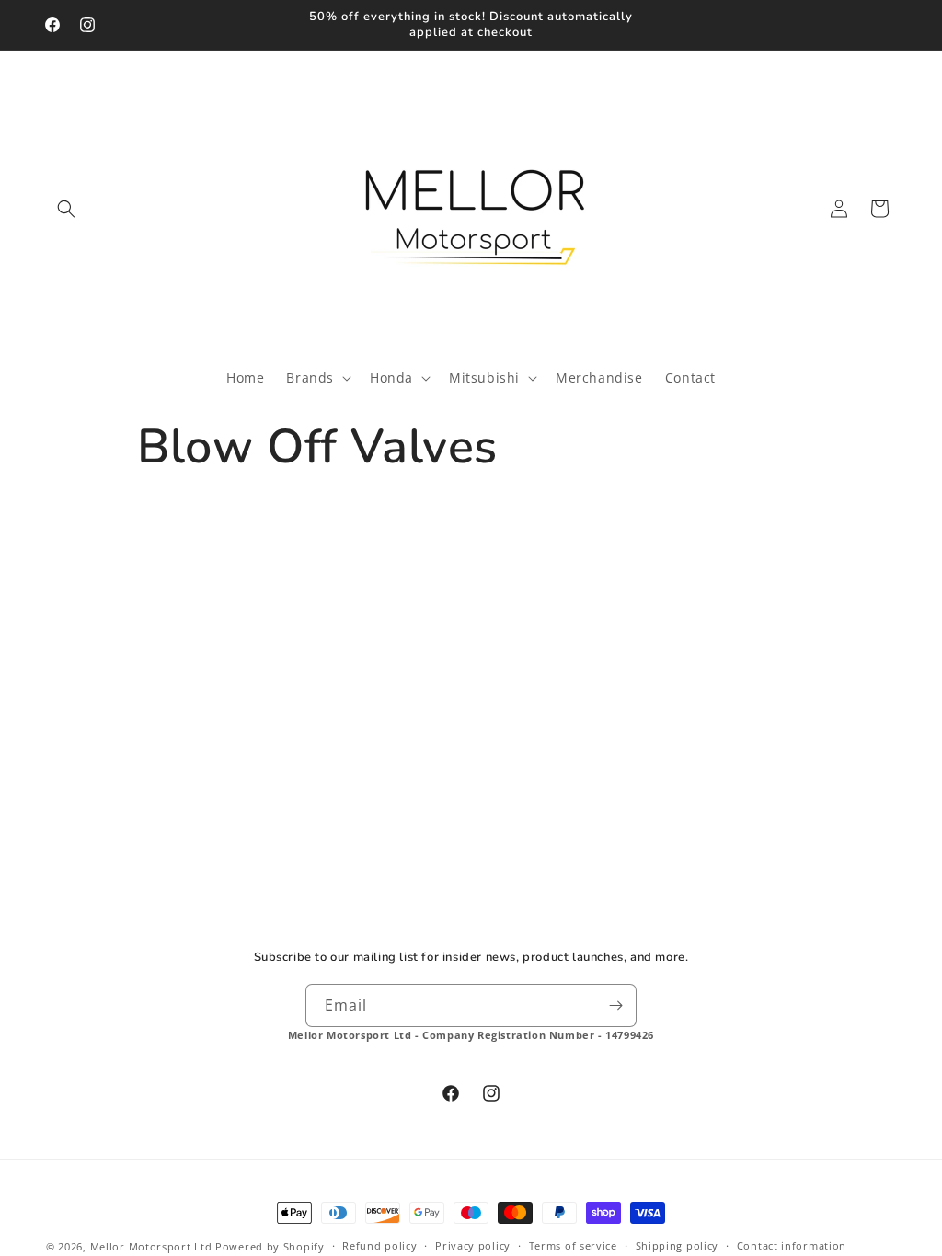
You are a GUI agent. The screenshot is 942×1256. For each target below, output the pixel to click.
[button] (66, 208)
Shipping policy (677, 1245)
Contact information (791, 1245)
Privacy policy (473, 1245)
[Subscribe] (615, 1005)
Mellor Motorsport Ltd (151, 1246)
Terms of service (573, 1245)
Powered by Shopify (270, 1246)
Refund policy (379, 1245)
